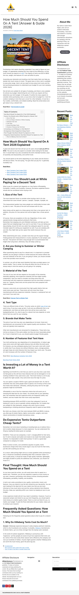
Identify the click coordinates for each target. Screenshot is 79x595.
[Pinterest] (6, 586)
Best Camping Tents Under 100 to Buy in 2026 (17, 547)
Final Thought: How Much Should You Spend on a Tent (19, 133)
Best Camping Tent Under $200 (17, 172)
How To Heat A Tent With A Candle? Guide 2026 (17, 549)
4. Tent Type (9, 123)
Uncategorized (8, 546)
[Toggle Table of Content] (41, 112)
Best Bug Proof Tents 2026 (11, 360)
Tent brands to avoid (17, 107)
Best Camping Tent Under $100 (17, 170)
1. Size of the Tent (10, 118)
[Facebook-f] (3, 586)
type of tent (44, 306)
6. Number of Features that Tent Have (15, 127)
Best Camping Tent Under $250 (17, 174)
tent (22, 73)
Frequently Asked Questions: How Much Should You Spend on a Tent (23, 135)
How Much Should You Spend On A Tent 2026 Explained (20, 114)
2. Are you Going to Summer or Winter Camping (18, 119)
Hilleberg (38, 528)
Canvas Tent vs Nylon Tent (19, 298)
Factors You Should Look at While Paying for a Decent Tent (20, 116)
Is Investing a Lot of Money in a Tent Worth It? (17, 129)
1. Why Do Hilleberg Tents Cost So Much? (16, 136)
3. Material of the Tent (11, 121)
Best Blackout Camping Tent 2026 (21, 356)
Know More (65, 52)
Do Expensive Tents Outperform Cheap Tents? (17, 131)
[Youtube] (9, 586)
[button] (72, 7)
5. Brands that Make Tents (12, 125)
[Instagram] (12, 586)
